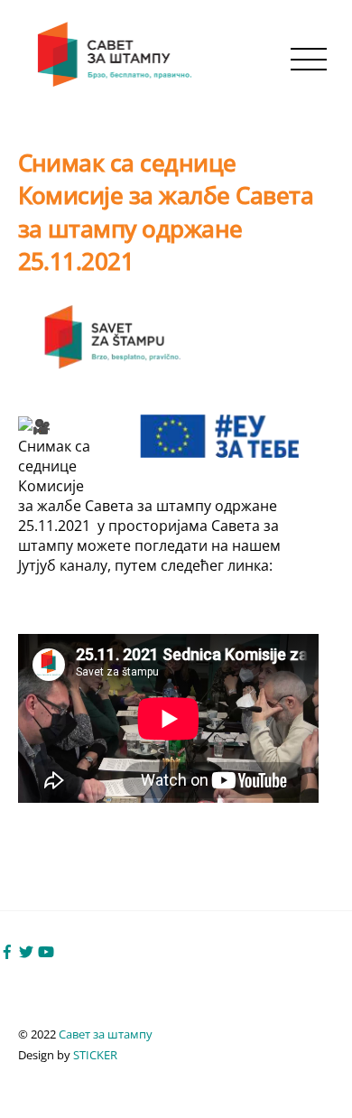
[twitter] (26, 950)
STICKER (95, 1055)
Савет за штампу (106, 1034)
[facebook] (7, 950)
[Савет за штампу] (116, 82)
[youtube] (46, 950)
